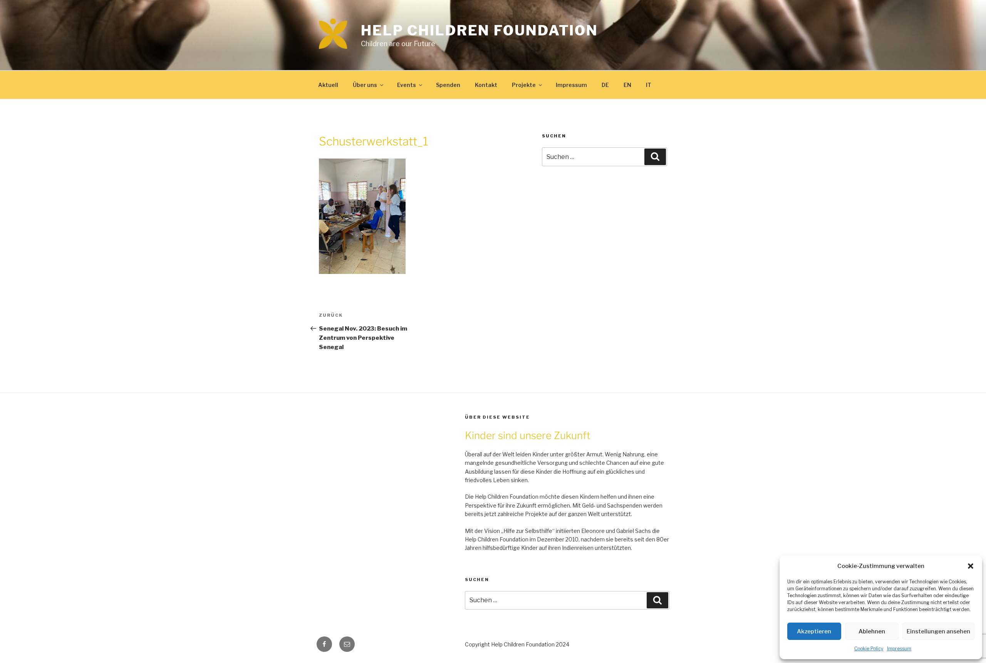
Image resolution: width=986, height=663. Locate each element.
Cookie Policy (868, 648)
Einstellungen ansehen (938, 631)
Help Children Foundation (479, 30)
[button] (970, 566)
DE (605, 85)
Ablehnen (872, 631)
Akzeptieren (814, 631)
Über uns (365, 85)
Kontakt (486, 85)
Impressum (899, 648)
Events (406, 85)
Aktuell (328, 85)
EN (627, 85)
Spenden (448, 85)
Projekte (524, 85)
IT (648, 85)
